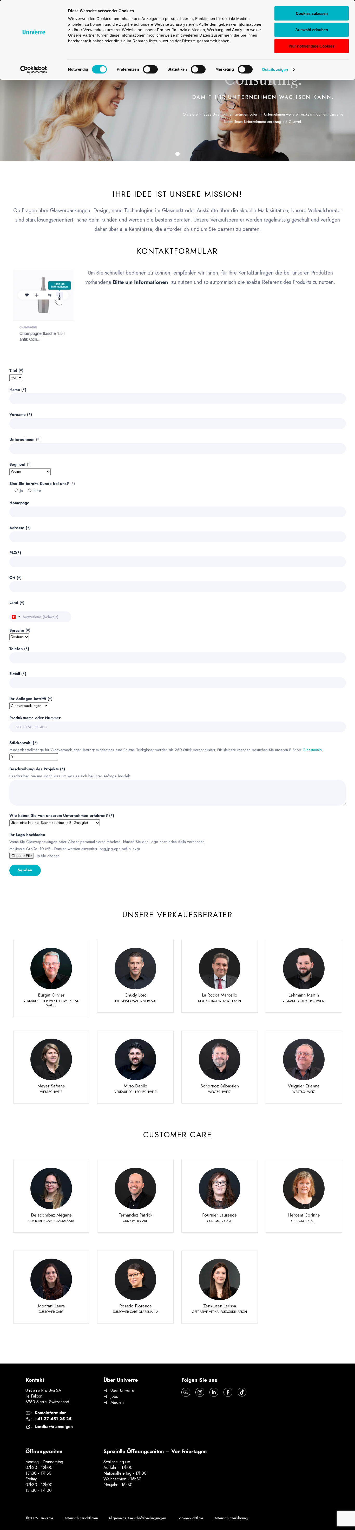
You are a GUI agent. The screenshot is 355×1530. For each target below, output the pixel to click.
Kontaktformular (50, 1413)
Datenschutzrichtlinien (81, 1518)
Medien (117, 1402)
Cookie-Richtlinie (189, 1518)
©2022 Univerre (39, 1518)
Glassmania (312, 750)
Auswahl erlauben (311, 30)
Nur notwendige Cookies (311, 46)
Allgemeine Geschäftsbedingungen (137, 1518)
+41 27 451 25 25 (53, 1419)
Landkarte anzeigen (54, 1426)
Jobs (114, 1396)
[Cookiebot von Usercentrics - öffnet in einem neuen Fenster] (33, 70)
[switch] (150, 69)
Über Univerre (122, 1390)
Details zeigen (275, 69)
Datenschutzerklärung (231, 1518)
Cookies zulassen (312, 13)
